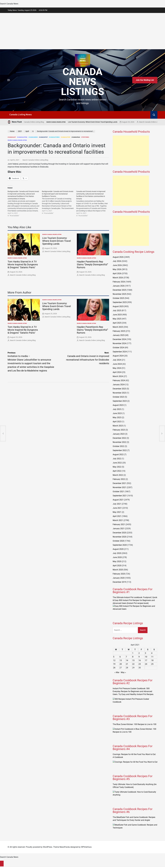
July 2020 (117, 553)
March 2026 (118, 277)
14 (127, 660)
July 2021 (117, 504)
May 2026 (117, 269)
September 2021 (120, 495)
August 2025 (118, 306)
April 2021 (117, 516)
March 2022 (118, 475)
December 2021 (119, 483)
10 (146, 657)
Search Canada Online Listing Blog (124, 122)
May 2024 (117, 368)
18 (152, 660)
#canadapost (43, 137)
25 (152, 664)
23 (140, 664)
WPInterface (86, 847)
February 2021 (119, 524)
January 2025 (119, 335)
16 (140, 660)
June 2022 (117, 463)
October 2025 (118, 298)
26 (114, 668)
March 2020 (118, 570)
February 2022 (119, 479)
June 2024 (117, 364)
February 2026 (119, 282)
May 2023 (117, 417)
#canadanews (33, 137)
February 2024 (119, 380)
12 (114, 660)
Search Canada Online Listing (27, 122)
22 (133, 664)
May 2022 (117, 467)
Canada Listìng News (20, 114)
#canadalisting (22, 137)
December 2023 (119, 389)
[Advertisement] (82, 31)
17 (146, 660)
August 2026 (118, 257)
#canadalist (12, 137)
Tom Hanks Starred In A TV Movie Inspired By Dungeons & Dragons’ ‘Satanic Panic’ (23, 264)
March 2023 (118, 426)
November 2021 (119, 487)
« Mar (117, 672)
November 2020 (119, 537)
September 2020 (120, 545)
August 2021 (118, 500)
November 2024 (119, 343)
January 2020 (119, 578)
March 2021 (118, 520)
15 (133, 660)
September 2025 (120, 302)
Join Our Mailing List (145, 80)
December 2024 (119, 339)
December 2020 (119, 533)
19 (114, 664)
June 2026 (117, 265)
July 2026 (117, 261)
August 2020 (118, 549)
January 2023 (119, 434)
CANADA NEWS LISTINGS (82, 82)
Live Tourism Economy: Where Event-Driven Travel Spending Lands (64, 122)
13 (121, 660)
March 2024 (118, 376)
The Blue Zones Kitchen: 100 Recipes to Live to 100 (134, 724)
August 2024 (118, 356)
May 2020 (117, 561)
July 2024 (117, 360)
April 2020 (117, 565)
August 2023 (118, 405)
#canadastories (54, 137)
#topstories (85, 137)
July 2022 (117, 458)
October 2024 (118, 347)
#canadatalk (76, 137)
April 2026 (117, 273)
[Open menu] (9, 80)
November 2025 (119, 294)
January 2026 (119, 286)
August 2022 (118, 454)
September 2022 (120, 450)
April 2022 (117, 471)
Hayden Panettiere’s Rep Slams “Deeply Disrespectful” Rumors (92, 264)
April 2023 (117, 421)
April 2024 (117, 372)
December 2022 (119, 438)
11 (152, 657)
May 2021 (117, 512)
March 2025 (118, 327)
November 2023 (119, 393)
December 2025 (119, 290)
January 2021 (119, 528)
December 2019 (119, 582)
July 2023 (117, 409)
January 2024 (119, 384)
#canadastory (65, 137)
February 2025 (119, 331)
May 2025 (117, 319)
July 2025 (117, 310)
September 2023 (120, 401)
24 (146, 664)
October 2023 (118, 397)
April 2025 (117, 323)
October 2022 (118, 446)
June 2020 (117, 557)
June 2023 (117, 413)
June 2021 (117, 508)
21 (127, 664)
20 (121, 664)
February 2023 (119, 430)
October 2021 (118, 491)
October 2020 (118, 541)
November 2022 (119, 442)
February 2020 (119, 574)
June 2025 (117, 314)
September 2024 (120, 352)
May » (123, 672)
